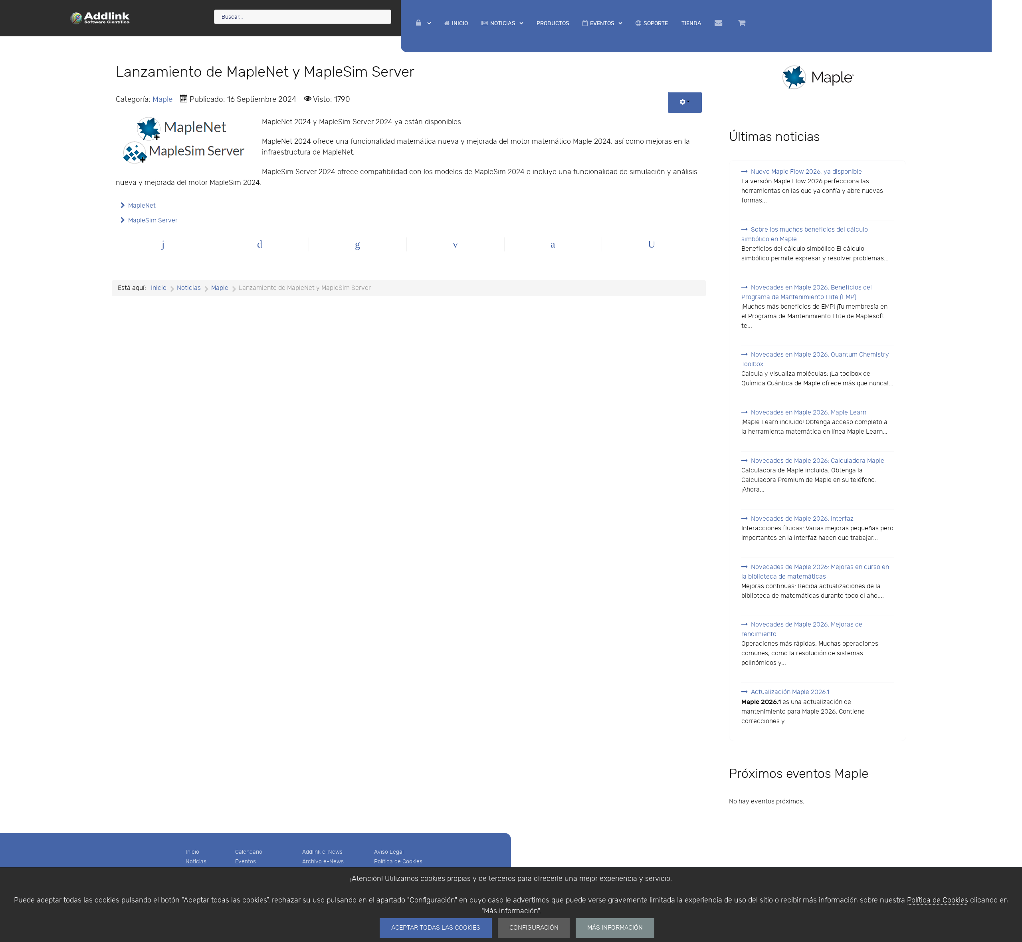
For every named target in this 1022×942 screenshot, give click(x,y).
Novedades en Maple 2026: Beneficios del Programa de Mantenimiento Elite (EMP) (806, 292)
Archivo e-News (323, 861)
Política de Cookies (937, 900)
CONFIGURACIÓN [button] (534, 928)
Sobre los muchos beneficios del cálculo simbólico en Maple (804, 234)
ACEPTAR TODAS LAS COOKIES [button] (435, 928)
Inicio (192, 852)
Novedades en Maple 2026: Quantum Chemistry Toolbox (815, 359)
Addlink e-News (322, 852)
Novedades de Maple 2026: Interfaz (802, 519)
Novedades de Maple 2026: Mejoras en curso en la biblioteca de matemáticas (815, 572)
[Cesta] (743, 23)
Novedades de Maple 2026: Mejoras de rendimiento (801, 629)
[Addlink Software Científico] (100, 18)
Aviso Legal (389, 852)
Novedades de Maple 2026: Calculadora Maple (817, 461)
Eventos (245, 861)
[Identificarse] (423, 23)
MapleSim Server (153, 220)
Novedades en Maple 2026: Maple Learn (808, 412)
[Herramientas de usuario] (685, 102)
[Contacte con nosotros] (720, 23)
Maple (162, 99)
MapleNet (142, 206)
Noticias (196, 861)
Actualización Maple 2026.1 (790, 692)
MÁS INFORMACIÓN (615, 928)
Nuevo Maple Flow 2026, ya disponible (806, 172)
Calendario (248, 852)
